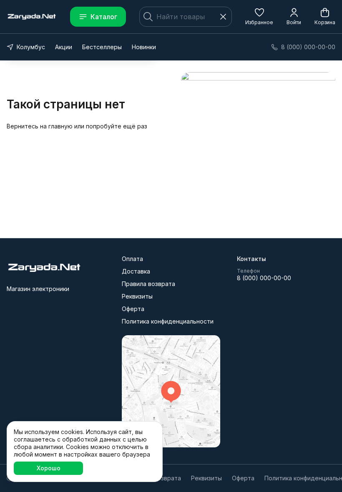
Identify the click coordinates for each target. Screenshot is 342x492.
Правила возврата (148, 283)
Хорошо (48, 468)
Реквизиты (137, 296)
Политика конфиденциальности (168, 321)
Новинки (144, 46)
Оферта (133, 308)
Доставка (136, 271)
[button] (259, 17)
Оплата (132, 258)
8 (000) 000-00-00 (264, 277)
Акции (63, 46)
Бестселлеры (102, 46)
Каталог (104, 17)
